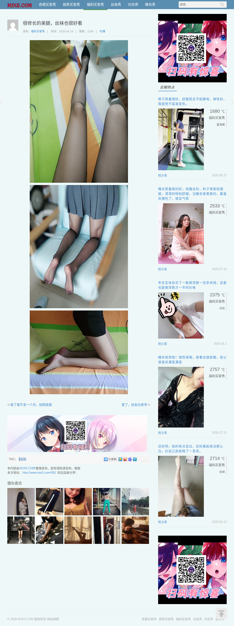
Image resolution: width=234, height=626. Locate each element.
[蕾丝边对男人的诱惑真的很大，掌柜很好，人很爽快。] (78, 543)
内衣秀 (133, 4)
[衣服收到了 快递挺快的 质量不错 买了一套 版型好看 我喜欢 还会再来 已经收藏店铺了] (49, 514)
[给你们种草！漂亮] (106, 543)
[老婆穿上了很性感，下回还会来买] (49, 543)
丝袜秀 (116, 4)
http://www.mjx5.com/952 (39, 472)
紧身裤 (221, 124)
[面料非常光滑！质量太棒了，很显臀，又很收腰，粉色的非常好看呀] (135, 514)
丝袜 (23, 459)
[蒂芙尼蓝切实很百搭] (106, 514)
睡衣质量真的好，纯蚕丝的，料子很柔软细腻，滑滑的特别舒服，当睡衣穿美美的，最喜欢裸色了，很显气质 (192, 193)
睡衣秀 (150, 4)
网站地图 (53, 619)
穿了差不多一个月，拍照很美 (31, 405)
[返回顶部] (221, 613)
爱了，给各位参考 (134, 405)
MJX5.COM (19, 4)
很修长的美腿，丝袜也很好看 (52, 23)
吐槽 (102, 31)
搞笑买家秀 (71, 4)
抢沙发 (162, 175)
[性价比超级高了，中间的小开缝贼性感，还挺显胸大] (78, 514)
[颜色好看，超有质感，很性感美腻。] (21, 514)
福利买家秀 (95, 4)
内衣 (222, 308)
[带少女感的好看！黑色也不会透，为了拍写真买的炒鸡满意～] (135, 543)
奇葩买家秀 (47, 4)
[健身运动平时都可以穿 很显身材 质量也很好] (21, 543)
